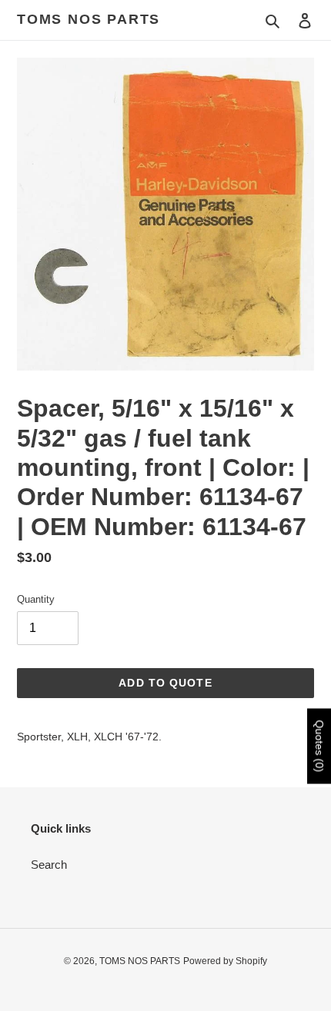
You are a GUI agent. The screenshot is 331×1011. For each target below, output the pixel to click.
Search (49, 864)
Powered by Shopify (225, 961)
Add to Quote (165, 683)
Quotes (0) (319, 746)
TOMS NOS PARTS (88, 19)
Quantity (36, 599)
